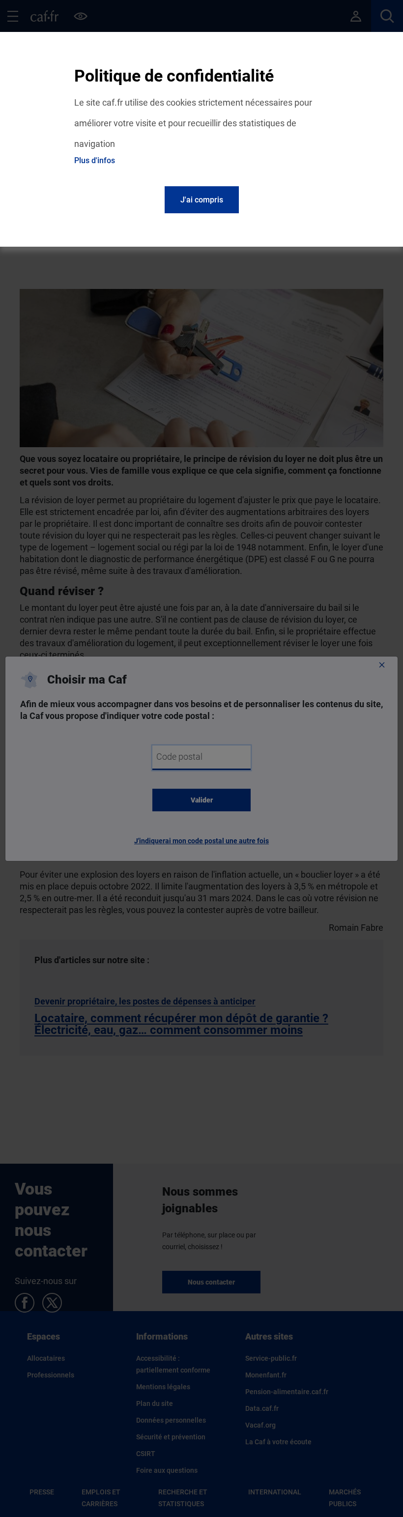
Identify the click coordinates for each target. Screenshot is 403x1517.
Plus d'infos (94, 160)
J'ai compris (201, 199)
